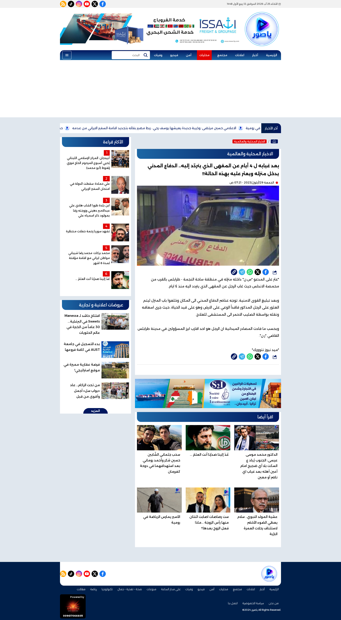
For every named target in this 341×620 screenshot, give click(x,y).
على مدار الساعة (171, 589)
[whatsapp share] (250, 272)
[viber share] (242, 272)
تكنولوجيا (107, 589)
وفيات (158, 55)
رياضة (93, 589)
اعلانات (239, 55)
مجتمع (222, 55)
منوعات (151, 589)
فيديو (174, 55)
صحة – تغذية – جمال (129, 589)
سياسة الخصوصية (253, 603)
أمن (188, 55)
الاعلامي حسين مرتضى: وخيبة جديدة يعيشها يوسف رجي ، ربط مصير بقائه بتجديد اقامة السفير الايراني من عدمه (177, 128)
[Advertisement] (170, 89)
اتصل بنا (233, 603)
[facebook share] (265, 272)
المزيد (95, 411)
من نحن (274, 603)
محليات (204, 55)
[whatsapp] (234, 272)
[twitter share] (258, 272)
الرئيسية (271, 55)
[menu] (66, 55)
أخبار (255, 55)
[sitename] (269, 574)
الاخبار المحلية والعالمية (249, 141)
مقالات (81, 589)
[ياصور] (261, 22)
